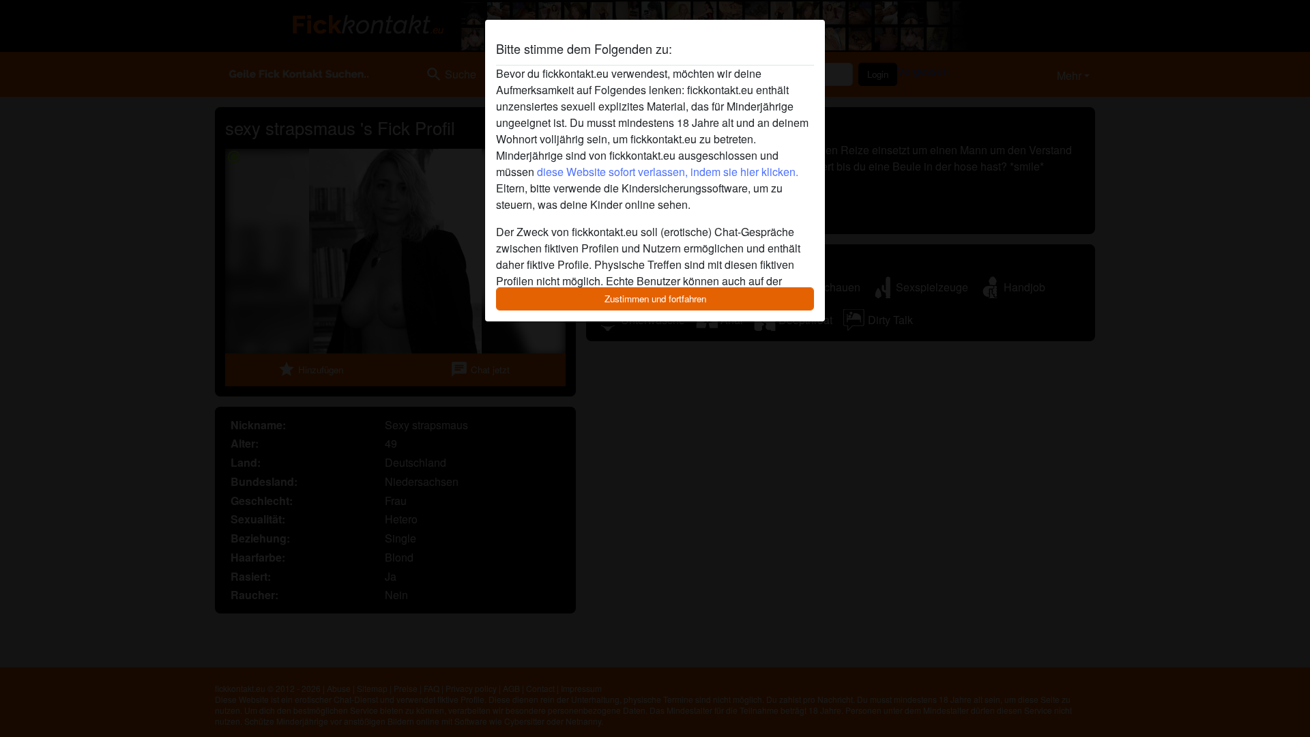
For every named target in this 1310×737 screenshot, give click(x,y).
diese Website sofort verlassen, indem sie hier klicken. (667, 171)
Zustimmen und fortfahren (655, 298)
